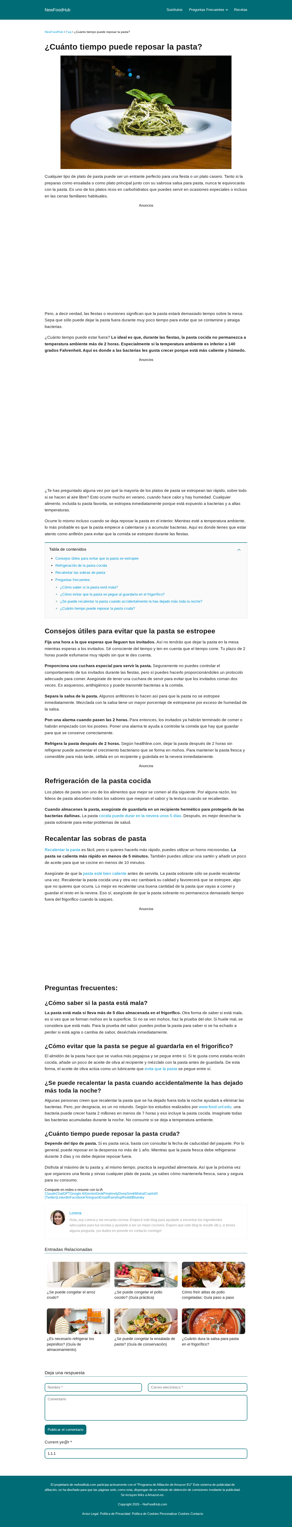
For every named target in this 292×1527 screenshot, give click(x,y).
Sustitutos (175, 10)
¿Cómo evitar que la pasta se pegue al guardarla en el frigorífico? (112, 594)
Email (103, 1197)
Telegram (92, 1197)
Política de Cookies (145, 1513)
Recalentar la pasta (62, 849)
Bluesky (138, 1197)
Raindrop (115, 1197)
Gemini (90, 1193)
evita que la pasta (161, 1069)
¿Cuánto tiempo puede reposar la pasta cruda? (97, 608)
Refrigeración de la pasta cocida (81, 565)
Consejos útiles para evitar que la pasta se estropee (97, 558)
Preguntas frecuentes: (73, 580)
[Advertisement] (146, 258)
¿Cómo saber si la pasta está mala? (89, 587)
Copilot (150, 1193)
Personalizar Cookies (175, 1513)
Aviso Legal (90, 1513)
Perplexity (110, 1193)
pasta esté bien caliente (105, 873)
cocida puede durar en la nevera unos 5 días (140, 816)
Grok (99, 1193)
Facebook (77, 1197)
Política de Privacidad (115, 1513)
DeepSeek (126, 1193)
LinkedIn (63, 1197)
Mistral (140, 1193)
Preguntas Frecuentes (206, 10)
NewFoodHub (57, 9)
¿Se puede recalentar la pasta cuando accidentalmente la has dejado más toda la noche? (131, 601)
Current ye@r (58, 1442)
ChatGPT (63, 1193)
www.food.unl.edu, (216, 1107)
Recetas (240, 10)
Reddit (127, 1197)
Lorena (75, 1213)
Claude (50, 1193)
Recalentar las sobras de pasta (80, 573)
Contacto (196, 1513)
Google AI (77, 1193)
